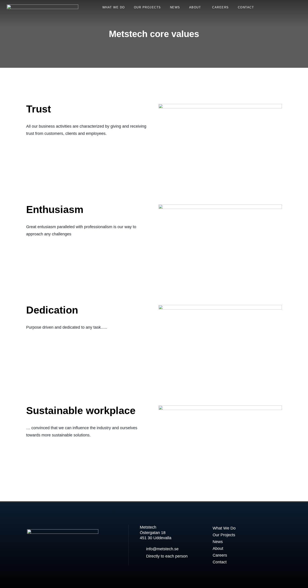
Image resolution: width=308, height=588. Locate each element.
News (175, 7)
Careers (220, 7)
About (195, 7)
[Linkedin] (32, 554)
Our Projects (147, 7)
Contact (246, 7)
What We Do (113, 7)
